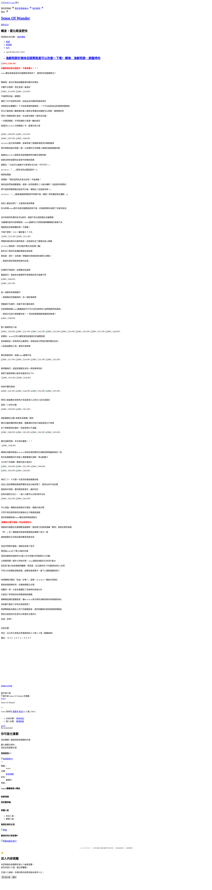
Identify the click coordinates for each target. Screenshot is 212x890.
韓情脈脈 (20, 721)
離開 (14, 877)
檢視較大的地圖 (6, 686)
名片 (8, 48)
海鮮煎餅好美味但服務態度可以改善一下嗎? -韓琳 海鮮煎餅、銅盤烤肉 (53, 58)
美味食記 (20, 718)
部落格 (9, 45)
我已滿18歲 (6, 877)
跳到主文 (5, 25)
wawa (3, 698)
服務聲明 (129, 848)
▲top (3, 726)
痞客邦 (15, 712)
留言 (21, 712)
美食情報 (21, 37)
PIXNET (87, 848)
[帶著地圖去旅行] (9, 841)
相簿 (8, 42)
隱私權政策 (120, 848)
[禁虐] (4, 830)
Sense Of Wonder (15, 18)
